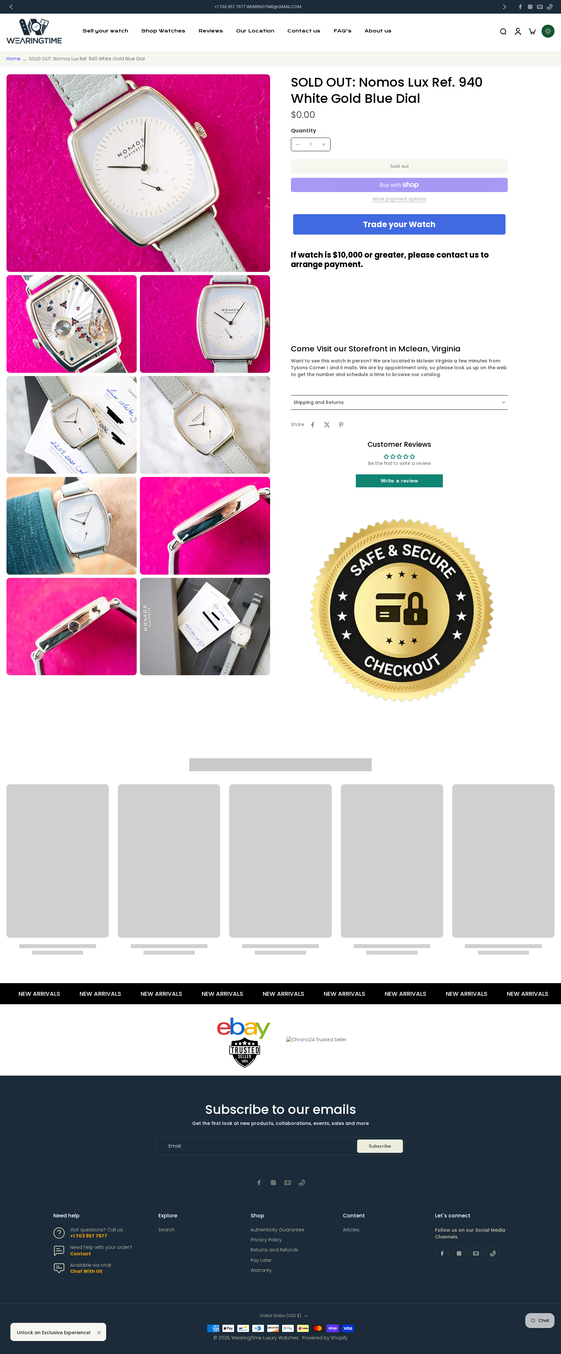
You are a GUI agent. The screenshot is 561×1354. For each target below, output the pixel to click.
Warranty (261, 1270)
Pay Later (261, 1260)
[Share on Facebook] (312, 425)
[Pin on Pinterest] (341, 425)
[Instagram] (530, 7)
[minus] (297, 144)
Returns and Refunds (274, 1250)
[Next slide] (504, 7)
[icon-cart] (532, 31)
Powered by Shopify (325, 1338)
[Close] (99, 1332)
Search (166, 1230)
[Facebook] (520, 7)
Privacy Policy (266, 1240)
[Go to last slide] (11, 7)
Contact (80, 1253)
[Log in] (517, 31)
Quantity (303, 130)
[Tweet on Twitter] (327, 425)
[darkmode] (548, 31)
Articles (351, 1230)
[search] (503, 31)
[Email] (540, 7)
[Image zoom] (138, 173)
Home (13, 58)
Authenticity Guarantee (277, 1230)
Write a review (399, 481)
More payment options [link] (399, 199)
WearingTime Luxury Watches (265, 1338)
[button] (399, 166)
